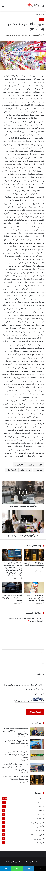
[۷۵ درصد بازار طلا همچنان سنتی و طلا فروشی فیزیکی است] (37, 744)
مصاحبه (39, 806)
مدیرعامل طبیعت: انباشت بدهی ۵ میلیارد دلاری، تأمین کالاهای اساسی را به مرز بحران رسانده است (15, 731)
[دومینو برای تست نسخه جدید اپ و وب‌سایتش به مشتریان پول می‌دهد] (34, 587)
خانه (41, 14)
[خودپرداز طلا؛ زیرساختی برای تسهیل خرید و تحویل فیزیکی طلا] (34, 555)
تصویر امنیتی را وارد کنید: (22, 701)
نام (42, 653)
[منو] (3, 6)
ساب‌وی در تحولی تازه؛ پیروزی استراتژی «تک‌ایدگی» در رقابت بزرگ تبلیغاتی (16, 754)
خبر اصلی (24, 470)
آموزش (39, 826)
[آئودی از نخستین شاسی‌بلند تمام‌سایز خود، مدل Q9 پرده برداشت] (12, 587)
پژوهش (39, 810)
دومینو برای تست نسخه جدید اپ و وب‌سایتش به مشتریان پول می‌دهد (35, 598)
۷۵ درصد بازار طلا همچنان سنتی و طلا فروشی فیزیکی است (16, 742)
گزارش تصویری (36, 822)
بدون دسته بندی (36, 835)
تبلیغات (38, 470)
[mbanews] (33, 5)
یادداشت (39, 818)
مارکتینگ (10, 470)
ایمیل (41, 663)
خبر (36, 14)
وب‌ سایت (40, 674)
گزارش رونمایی (36, 839)
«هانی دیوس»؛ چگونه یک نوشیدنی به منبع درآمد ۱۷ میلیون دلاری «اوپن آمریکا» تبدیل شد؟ (15, 767)
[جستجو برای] (43, 6)
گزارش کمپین (37, 814)
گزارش (39, 802)
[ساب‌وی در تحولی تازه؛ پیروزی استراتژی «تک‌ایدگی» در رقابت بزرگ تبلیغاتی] (37, 755)
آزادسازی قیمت (34, 464)
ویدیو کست (38, 843)
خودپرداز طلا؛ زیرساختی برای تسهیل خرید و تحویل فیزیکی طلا (34, 565)
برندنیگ (18, 464)
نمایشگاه (39, 830)
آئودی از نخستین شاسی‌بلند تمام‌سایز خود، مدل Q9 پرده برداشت (12, 598)
